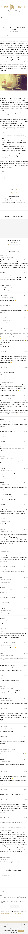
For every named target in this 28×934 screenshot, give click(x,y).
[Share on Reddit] (15, 35)
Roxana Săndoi (5, 529)
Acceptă (21, 930)
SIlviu (2, 577)
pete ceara (8, 178)
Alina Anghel (14, 196)
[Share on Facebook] (9, 35)
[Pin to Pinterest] (12, 35)
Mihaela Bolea (5, 305)
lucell (2, 608)
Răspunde (26, 272)
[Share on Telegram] (18, 35)
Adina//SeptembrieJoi (7, 396)
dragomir (3, 629)
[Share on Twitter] (11, 35)
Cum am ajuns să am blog (14, 240)
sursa (24, 94)
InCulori (3, 468)
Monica (2, 676)
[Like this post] (8, 35)
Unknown (3, 255)
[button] (1, 232)
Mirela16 (3, 352)
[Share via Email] (19, 35)
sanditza (3, 380)
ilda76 (2, 328)
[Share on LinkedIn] (14, 184)
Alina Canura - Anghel (7, 431)
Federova (3, 273)
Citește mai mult (14, 932)
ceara (2, 178)
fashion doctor (5, 285)
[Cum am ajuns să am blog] (14, 228)
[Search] (26, 18)
